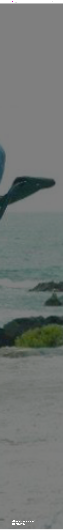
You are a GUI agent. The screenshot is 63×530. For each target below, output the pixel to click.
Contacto (50, 1)
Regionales (42, 1)
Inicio (38, 1)
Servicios (46, 1)
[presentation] (39, 1)
